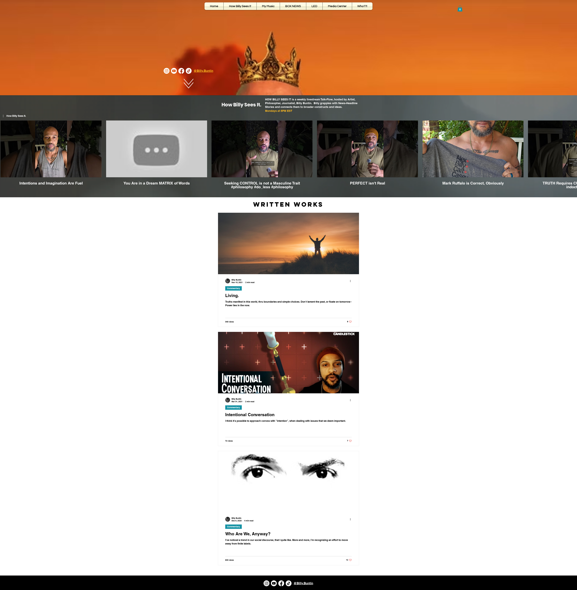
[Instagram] (166, 71)
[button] (460, 8)
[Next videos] (573, 148)
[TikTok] (189, 71)
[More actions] (351, 281)
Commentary (233, 288)
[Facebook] (181, 71)
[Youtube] (174, 71)
